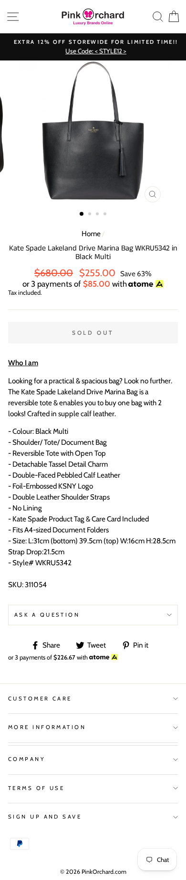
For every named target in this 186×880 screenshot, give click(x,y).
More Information (47, 727)
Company (26, 759)
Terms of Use (36, 788)
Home (91, 233)
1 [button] (82, 214)
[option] (93, 47)
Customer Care (40, 698)
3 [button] (98, 214)
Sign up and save (45, 816)
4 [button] (105, 214)
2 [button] (90, 214)
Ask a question (47, 614)
